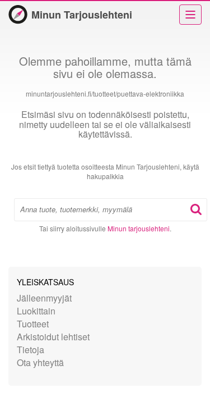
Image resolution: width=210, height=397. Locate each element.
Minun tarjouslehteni (139, 228)
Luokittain (36, 310)
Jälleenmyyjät (44, 297)
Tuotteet (33, 323)
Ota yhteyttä (40, 362)
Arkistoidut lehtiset (53, 336)
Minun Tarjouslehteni (81, 14)
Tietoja (30, 349)
